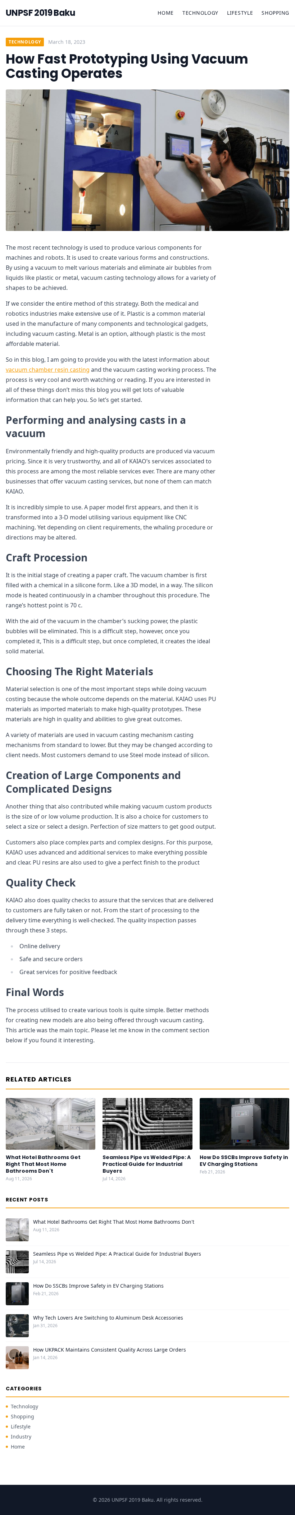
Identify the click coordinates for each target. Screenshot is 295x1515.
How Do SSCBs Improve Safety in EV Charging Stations (244, 1161)
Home (166, 12)
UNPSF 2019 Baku (40, 13)
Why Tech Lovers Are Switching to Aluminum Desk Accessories (108, 1317)
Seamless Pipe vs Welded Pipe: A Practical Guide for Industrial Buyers (147, 1164)
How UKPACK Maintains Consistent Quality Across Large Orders (109, 1349)
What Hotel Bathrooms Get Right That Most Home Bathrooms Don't (43, 1164)
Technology (200, 12)
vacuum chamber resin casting (48, 370)
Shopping (275, 12)
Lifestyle (240, 12)
